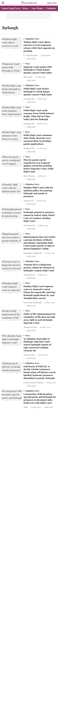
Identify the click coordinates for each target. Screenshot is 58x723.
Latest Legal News (11, 8)
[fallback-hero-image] (13, 48)
